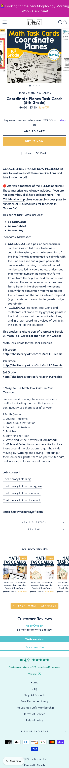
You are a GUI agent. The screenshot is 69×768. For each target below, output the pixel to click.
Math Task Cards (38, 93)
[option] (34, 56)
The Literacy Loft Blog (17, 479)
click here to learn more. (38, 194)
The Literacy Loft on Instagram (22, 486)
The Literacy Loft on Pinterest (22, 493)
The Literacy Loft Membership (34, 707)
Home (21, 93)
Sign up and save (34, 731)
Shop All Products (35, 695)
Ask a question (34, 522)
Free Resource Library (34, 701)
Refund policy (34, 720)
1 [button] (30, 86)
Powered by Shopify (34, 764)
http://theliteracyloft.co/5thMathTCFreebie (32, 354)
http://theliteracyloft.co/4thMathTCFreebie (32, 365)
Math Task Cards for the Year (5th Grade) (34, 335)
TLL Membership (52, 186)
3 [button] (36, 86)
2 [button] (33, 86)
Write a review (34, 638)
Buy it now (34, 141)
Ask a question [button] (34, 647)
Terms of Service (34, 714)
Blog (34, 688)
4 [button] (39, 86)
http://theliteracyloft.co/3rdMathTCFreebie (32, 376)
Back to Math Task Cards (36, 606)
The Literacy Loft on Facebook (22, 500)
